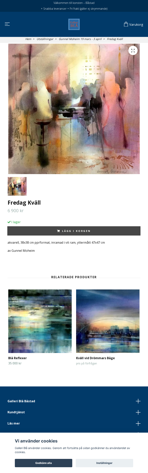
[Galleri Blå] (74, 24)
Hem (28, 39)
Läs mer (14, 423)
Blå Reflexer (17, 358)
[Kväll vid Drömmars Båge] (108, 321)
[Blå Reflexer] (40, 321)
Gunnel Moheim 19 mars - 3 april (80, 39)
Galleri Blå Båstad (21, 401)
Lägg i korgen (76, 231)
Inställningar (104, 462)
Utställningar (45, 39)
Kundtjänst (16, 412)
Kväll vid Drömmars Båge (95, 358)
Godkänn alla (43, 462)
